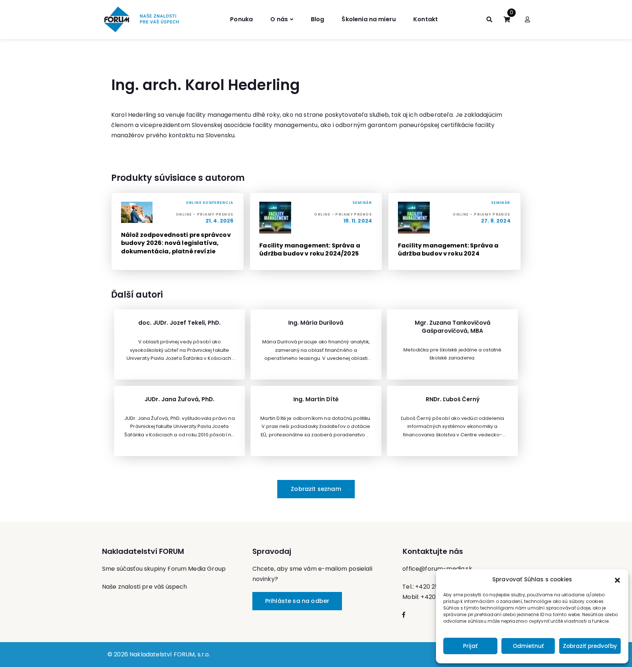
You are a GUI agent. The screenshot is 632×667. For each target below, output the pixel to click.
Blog (317, 19)
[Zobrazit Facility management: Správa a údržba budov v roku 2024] (454, 231)
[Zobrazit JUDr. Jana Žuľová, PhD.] (179, 421)
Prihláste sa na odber (297, 601)
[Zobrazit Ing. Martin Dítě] (316, 421)
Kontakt (425, 19)
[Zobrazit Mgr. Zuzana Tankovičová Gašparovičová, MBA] (452, 344)
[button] (617, 579)
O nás (279, 19)
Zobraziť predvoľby (590, 646)
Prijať (470, 646)
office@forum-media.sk (437, 568)
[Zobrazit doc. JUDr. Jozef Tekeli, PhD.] (179, 344)
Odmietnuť (528, 646)
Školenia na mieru (369, 19)
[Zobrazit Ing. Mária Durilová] (316, 344)
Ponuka (241, 19)
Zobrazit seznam (316, 489)
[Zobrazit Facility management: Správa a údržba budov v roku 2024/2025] (316, 231)
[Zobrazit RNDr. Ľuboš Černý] (452, 421)
